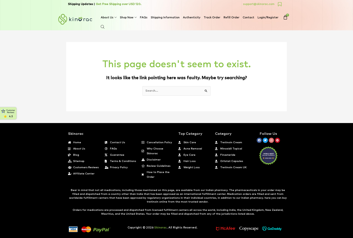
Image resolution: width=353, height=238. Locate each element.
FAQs (143, 17)
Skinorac (160, 227)
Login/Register (268, 17)
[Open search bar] (102, 27)
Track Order (212, 17)
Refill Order (231, 17)
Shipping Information (165, 17)
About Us (107, 17)
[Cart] (285, 17)
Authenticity (191, 17)
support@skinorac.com (258, 4)
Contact (248, 17)
